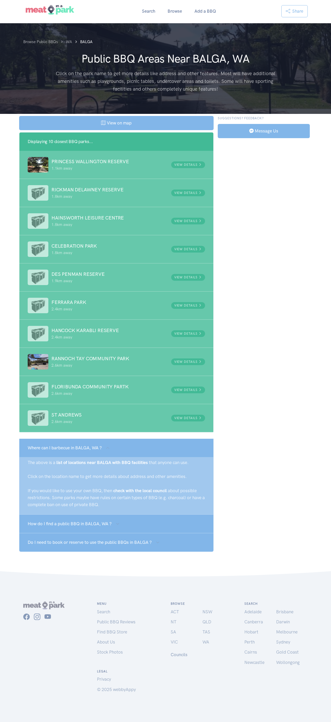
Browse (175, 11)
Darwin (283, 621)
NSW (207, 611)
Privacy (104, 679)
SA (173, 631)
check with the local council (140, 490)
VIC (174, 642)
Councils (179, 654)
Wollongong (288, 662)
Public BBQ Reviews (116, 621)
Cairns (250, 652)
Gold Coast (287, 652)
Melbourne (287, 631)
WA (205, 642)
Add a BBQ (205, 11)
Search (148, 11)
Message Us (266, 130)
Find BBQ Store (112, 631)
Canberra (253, 621)
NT (173, 621)
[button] (116, 165)
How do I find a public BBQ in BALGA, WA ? (70, 523)
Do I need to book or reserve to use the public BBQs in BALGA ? (90, 542)
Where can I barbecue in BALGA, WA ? (65, 447)
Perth (249, 642)
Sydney (283, 642)
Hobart (251, 631)
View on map (119, 122)
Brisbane (285, 611)
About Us (106, 642)
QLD (206, 621)
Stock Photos (110, 652)
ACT (175, 611)
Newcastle (254, 662)
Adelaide (253, 611)
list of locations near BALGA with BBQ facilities (102, 462)
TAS (206, 631)
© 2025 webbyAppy (116, 689)
